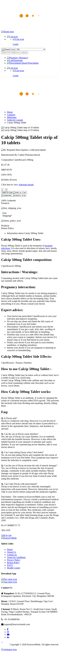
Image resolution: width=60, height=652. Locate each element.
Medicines (11, 117)
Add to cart (6, 535)
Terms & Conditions (16, 557)
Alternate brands (26, 184)
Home (10, 112)
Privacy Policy (13, 560)
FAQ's (10, 565)
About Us (11, 552)
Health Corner (13, 568)
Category (11, 114)
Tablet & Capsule (15, 120)
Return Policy (13, 562)
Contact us (12, 554)
